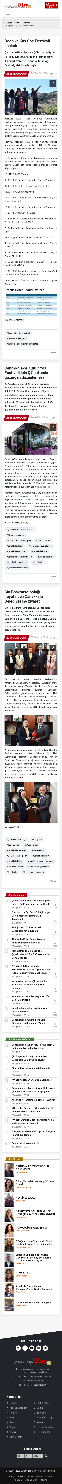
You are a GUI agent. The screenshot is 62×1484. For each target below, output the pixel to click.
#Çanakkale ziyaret (41, 856)
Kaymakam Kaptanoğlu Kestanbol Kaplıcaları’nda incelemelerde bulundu (29, 985)
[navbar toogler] (8, 13)
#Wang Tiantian (31, 845)
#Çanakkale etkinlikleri (16, 551)
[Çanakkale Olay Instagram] (37, 1348)
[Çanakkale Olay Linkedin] (44, 1348)
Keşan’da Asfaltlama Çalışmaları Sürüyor (33, 1099)
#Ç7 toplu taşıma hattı (16, 535)
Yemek (40, 1422)
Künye (12, 1476)
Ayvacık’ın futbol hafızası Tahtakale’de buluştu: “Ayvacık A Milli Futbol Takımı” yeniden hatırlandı (31, 969)
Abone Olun (31, 1480)
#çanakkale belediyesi (16, 338)
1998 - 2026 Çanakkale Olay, (22, 1471)
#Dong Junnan (12, 845)
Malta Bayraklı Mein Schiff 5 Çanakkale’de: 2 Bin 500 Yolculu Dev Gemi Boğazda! (31, 954)
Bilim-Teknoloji (44, 1417)
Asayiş (13, 1422)
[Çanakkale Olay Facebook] (24, 1348)
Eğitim (40, 1407)
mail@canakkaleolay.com (35, 1385)
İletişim (43, 1480)
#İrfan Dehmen (38, 850)
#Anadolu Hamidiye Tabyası (18, 540)
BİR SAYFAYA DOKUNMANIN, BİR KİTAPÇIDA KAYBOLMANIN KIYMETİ (35, 1214)
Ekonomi (41, 1412)
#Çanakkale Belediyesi (16, 850)
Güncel (13, 1403)
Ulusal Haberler (45, 1427)
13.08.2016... (23, 1274)
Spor (11, 1417)
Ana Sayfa (7, 23)
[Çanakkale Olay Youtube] (31, 1348)
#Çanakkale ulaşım (14, 546)
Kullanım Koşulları (44, 1476)
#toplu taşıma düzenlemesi (40, 546)
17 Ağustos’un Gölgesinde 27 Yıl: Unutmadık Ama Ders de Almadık (34, 1244)
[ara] (46, 1456)
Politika (13, 1412)
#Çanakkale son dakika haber (19, 557)
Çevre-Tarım (15, 1436)
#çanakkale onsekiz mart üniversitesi (22, 344)
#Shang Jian (37, 839)
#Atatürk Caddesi (43, 540)
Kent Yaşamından (22, 23)
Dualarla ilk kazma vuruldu (26, 1143)
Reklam (18, 1480)
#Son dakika (38, 562)
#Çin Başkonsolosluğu (16, 839)
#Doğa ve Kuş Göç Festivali (18, 333)
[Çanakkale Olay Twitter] (17, 1348)
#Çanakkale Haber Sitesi (17, 568)
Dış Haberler (43, 1432)
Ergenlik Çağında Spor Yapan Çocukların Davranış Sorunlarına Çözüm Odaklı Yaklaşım (33, 1259)
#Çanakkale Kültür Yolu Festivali (20, 529)
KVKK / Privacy (25, 1476)
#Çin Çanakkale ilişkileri (16, 856)
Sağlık (12, 1432)
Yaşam (12, 1427)
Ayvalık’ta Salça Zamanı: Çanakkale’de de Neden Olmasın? (34, 1289)
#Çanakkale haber (39, 551)
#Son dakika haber (46, 557)
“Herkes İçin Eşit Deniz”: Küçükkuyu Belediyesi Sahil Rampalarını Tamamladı (31, 916)
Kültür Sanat (43, 1403)
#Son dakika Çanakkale (16, 562)
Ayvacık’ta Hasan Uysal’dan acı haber (32, 1080)
